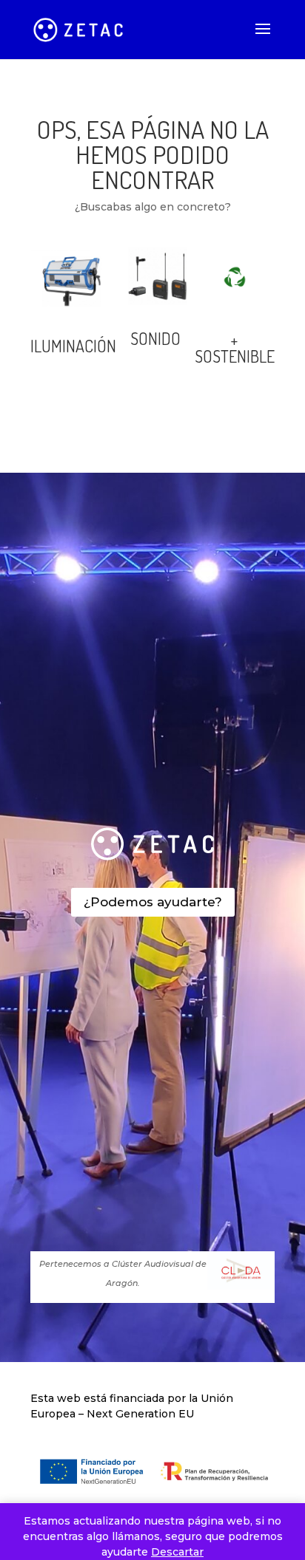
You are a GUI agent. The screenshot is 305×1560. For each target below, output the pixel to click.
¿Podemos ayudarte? (153, 901)
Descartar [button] (177, 1552)
